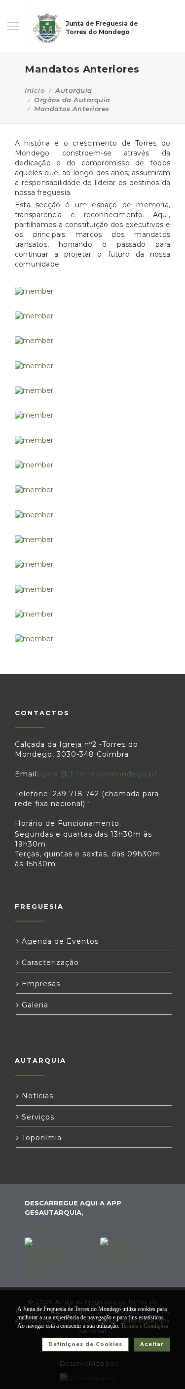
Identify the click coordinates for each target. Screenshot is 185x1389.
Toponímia (40, 1137)
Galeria (33, 1005)
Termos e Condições (144, 1325)
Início (34, 90)
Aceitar (152, 1344)
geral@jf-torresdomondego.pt (99, 774)
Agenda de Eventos (59, 941)
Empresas (39, 983)
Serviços (36, 1117)
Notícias (36, 1095)
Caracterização (49, 962)
